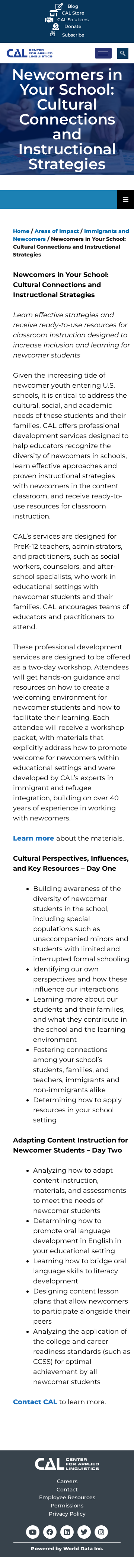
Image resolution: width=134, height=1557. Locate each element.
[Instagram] (101, 1532)
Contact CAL (35, 1402)
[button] (122, 53)
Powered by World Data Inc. (67, 1548)
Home (21, 231)
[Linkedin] (67, 1532)
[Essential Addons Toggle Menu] (125, 199)
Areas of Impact (57, 231)
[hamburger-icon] (103, 53)
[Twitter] (84, 1532)
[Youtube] (32, 1532)
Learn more (33, 838)
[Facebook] (50, 1532)
